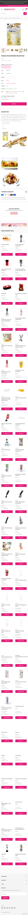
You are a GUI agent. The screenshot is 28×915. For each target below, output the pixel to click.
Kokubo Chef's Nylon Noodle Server (6, 502)
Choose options (21, 329)
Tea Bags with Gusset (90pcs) (6, 778)
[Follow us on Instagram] (5, 908)
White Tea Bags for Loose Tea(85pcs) (6, 804)
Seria (2, 802)
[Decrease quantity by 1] (7, 77)
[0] (25, 9)
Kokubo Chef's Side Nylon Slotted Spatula (20, 502)
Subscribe (5, 897)
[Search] (25, 13)
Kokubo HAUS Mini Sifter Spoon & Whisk (5, 682)
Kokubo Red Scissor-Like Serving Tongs (6, 372)
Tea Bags (3, 755)
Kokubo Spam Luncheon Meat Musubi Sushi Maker (6, 554)
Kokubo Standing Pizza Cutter (6, 656)
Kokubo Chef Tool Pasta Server (5, 605)
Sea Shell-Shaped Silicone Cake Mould (20, 424)
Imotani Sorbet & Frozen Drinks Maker (19, 371)
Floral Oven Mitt (4, 732)
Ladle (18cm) (3, 854)
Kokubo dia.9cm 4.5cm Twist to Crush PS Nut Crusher (6, 830)
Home (1, 18)
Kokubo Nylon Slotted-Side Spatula (20, 554)
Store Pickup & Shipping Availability (7, 96)
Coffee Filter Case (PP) (19, 706)
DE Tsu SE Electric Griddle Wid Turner (21, 294)
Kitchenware (5, 18)
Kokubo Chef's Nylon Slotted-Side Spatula (20, 528)
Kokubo (2, 58)
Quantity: (3, 77)
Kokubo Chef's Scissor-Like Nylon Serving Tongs (20, 346)
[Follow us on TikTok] (12, 908)
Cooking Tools (13, 83)
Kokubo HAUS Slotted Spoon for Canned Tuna (6, 708)
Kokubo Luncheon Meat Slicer (20, 397)
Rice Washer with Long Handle (20, 778)
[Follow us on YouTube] (10, 908)
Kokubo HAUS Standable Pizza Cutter (21, 605)
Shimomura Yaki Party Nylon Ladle (6, 424)
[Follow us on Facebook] (2, 908)
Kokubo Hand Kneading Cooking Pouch (19, 450)
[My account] (23, 9)
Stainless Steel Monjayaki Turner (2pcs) (6, 579)
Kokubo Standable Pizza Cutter (5, 631)
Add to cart (14, 103)
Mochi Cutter (3, 293)
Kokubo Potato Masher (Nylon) (21, 580)
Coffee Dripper (18, 755)
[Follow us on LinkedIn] (14, 908)
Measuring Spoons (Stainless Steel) (20, 855)
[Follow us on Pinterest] (7, 908)
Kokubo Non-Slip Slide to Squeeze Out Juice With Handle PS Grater (5, 399)
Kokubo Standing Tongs (5, 449)
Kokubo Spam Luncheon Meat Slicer (6, 346)
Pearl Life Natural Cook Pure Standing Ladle (20, 319)
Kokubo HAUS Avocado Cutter (20, 681)
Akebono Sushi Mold (5, 244)
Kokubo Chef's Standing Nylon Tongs (6, 528)
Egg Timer (17, 732)
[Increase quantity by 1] (14, 77)
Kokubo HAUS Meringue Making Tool (19, 631)
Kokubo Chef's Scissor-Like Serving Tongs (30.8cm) (6, 320)
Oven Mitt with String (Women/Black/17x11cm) (19, 828)
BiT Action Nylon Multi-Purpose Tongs (19, 245)
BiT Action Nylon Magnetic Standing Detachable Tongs (20, 270)
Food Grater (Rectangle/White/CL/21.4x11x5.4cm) (21, 656)
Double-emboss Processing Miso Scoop (20, 475)
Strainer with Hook (18, 801)
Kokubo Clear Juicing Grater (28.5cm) (6, 476)
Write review (14, 213)
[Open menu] (2, 9)
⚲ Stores (24, 5)
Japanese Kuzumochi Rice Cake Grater (6, 270)
